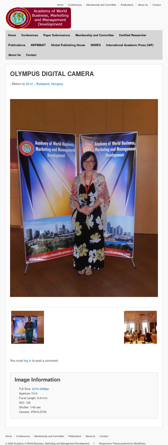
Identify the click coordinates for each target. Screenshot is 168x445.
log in (27, 360)
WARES (96, 45)
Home (60, 4)
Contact (156, 4)
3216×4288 (39, 389)
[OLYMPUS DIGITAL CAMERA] (27, 327)
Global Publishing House (68, 45)
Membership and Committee (101, 4)
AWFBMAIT (38, 45)
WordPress (140, 443)
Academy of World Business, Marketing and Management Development (51, 443)
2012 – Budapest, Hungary (44, 83)
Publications (127, 4)
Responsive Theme (109, 443)
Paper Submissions (56, 35)
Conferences (75, 4)
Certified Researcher (132, 35)
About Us (143, 4)
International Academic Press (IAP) (129, 45)
